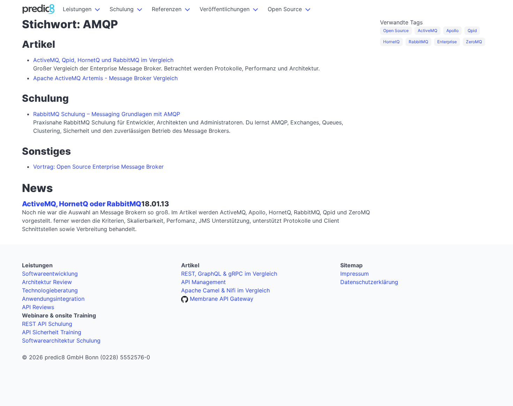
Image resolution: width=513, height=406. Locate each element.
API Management (203, 281)
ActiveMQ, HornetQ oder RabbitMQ (81, 204)
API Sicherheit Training (51, 332)
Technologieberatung (50, 290)
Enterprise (447, 41)
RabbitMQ (418, 41)
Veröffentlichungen (225, 9)
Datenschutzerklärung (369, 281)
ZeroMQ (474, 41)
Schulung (122, 9)
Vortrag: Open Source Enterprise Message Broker (98, 166)
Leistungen (77, 9)
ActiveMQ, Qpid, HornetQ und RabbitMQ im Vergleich (103, 59)
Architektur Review (47, 281)
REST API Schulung (47, 323)
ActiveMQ (427, 30)
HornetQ (391, 41)
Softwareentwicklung (50, 273)
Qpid (472, 30)
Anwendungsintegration (53, 298)
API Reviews (38, 307)
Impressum (354, 273)
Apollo (452, 30)
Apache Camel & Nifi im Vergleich (225, 290)
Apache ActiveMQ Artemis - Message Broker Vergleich (105, 78)
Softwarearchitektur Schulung (61, 340)
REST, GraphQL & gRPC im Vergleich (229, 273)
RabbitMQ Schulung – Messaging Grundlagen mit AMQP (106, 113)
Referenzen (166, 9)
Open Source (285, 9)
